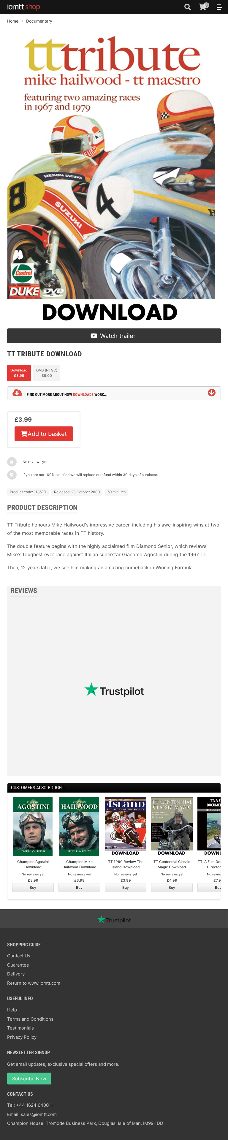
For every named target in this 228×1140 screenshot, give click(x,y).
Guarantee (18, 965)
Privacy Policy (22, 1037)
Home (12, 20)
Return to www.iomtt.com (33, 983)
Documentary (39, 20)
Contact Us (18, 956)
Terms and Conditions (30, 1019)
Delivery (16, 974)
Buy (33, 887)
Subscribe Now (29, 1079)
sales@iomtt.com (39, 1114)
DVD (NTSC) (46, 373)
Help (12, 1010)
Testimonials (20, 1028)
